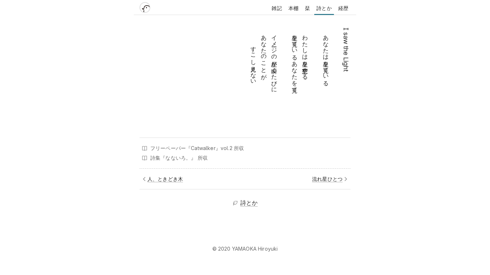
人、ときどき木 (165, 179)
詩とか (323, 8)
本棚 (293, 8)
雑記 (277, 8)
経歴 (343, 8)
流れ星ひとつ (327, 179)
